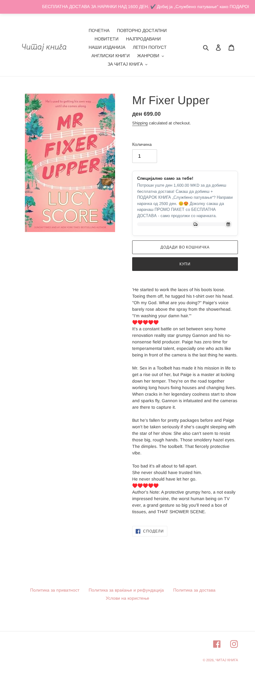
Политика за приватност (54, 590)
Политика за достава (194, 590)
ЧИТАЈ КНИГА (227, 660)
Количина (142, 144)
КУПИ (185, 264)
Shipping (140, 123)
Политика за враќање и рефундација (126, 590)
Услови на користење (127, 598)
